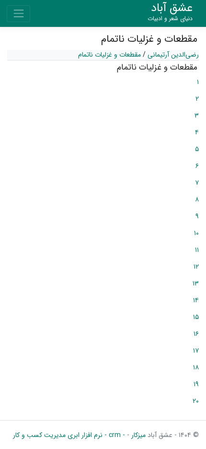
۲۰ (196, 401)
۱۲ (196, 266)
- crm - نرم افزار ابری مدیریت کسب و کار (69, 435)
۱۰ (196, 233)
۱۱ (197, 250)
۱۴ (196, 300)
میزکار (137, 435)
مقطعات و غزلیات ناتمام (109, 54)
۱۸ (196, 367)
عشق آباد (170, 12)
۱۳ (196, 283)
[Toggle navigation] (18, 13)
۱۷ (196, 350)
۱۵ (196, 317)
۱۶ (196, 334)
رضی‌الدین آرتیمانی (173, 54)
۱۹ (196, 384)
